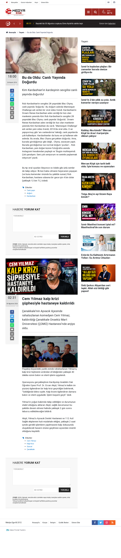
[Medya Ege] (16, 12)
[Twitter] (12, 95)
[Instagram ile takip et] (107, 522)
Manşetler (14, 2)
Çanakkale (31, 449)
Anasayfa (36, 523)
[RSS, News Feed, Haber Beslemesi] (112, 522)
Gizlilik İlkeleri (64, 523)
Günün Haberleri (26, 2)
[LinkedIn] (12, 99)
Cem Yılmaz (31, 441)
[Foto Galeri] (114, 2)
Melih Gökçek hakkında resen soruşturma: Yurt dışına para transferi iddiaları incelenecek (59, 25)
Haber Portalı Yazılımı (18, 530)
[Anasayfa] (7, 2)
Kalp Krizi (30, 444)
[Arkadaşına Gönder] (12, 108)
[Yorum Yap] (12, 117)
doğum (29, 193)
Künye (45, 523)
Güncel (29, 446)
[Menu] (88, 12)
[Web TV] (108, 2)
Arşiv (36, 2)
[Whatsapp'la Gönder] (12, 104)
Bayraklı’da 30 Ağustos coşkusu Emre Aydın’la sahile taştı (59, 23)
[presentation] (14, 23)
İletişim (53, 523)
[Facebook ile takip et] (95, 522)
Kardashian (31, 196)
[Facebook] (12, 91)
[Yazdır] (12, 113)
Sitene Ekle (44, 2)
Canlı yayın (31, 190)
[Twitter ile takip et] (101, 522)
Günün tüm (107, 23)
